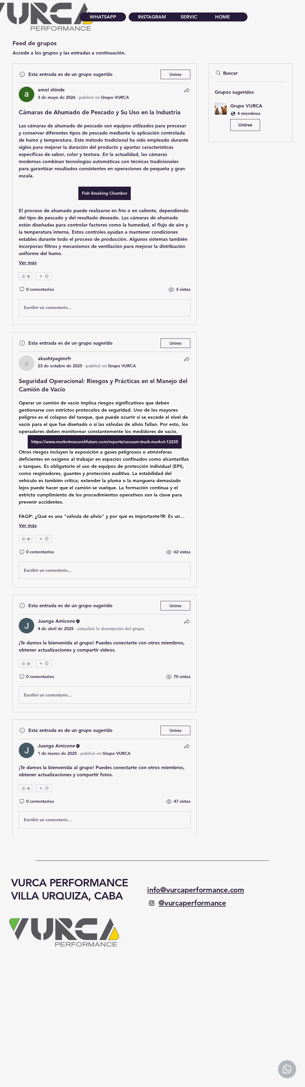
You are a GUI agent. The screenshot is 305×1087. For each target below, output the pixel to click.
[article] (105, 194)
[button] (250, 118)
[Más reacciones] (44, 276)
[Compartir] (186, 90)
